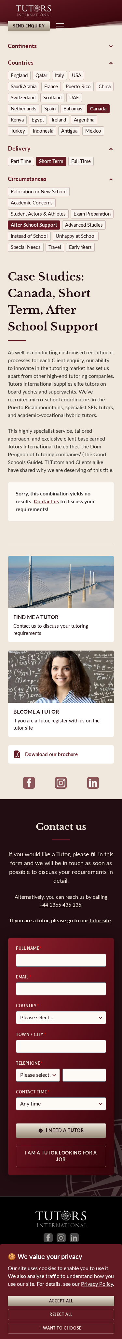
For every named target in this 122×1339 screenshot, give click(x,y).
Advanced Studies (84, 225)
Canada (98, 109)
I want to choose (61, 1328)
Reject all (61, 1314)
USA (76, 75)
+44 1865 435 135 (60, 905)
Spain (50, 109)
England (19, 75)
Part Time (21, 161)
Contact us (46, 501)
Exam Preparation (92, 214)
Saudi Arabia (23, 86)
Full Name (27, 948)
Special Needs (26, 247)
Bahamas (72, 109)
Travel (54, 247)
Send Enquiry (29, 26)
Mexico (93, 131)
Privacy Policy (97, 1284)
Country (26, 1006)
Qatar (41, 75)
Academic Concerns (32, 203)
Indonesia (43, 131)
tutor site (100, 920)
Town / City (30, 1034)
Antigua (69, 131)
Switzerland (23, 98)
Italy (59, 75)
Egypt (38, 120)
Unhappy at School (76, 236)
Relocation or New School (39, 192)
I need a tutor (65, 1130)
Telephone (28, 1063)
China (105, 86)
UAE (74, 98)
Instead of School (29, 236)
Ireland (59, 120)
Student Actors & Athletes (38, 214)
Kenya (17, 120)
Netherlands (23, 109)
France (51, 86)
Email (22, 977)
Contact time (31, 1092)
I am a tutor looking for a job (61, 1156)
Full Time (81, 161)
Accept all (61, 1301)
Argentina (84, 120)
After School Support (34, 225)
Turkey (18, 131)
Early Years (80, 247)
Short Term (51, 161)
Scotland (52, 98)
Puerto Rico (78, 86)
